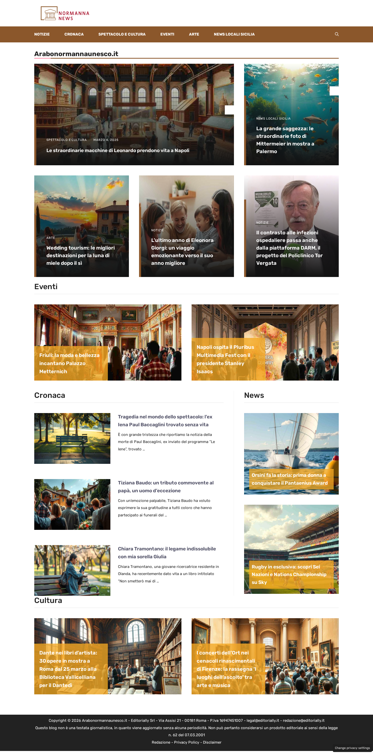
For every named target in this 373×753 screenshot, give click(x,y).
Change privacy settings (352, 748)
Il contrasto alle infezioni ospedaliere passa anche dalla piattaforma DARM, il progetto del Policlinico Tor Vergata (289, 248)
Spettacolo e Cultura (122, 34)
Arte (194, 34)
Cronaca (74, 34)
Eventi (167, 34)
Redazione (161, 742)
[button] (337, 34)
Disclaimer (212, 742)
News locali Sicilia (234, 34)
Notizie (42, 34)
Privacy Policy (186, 742)
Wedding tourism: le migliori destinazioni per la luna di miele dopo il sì (80, 255)
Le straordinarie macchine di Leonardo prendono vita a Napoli (117, 150)
